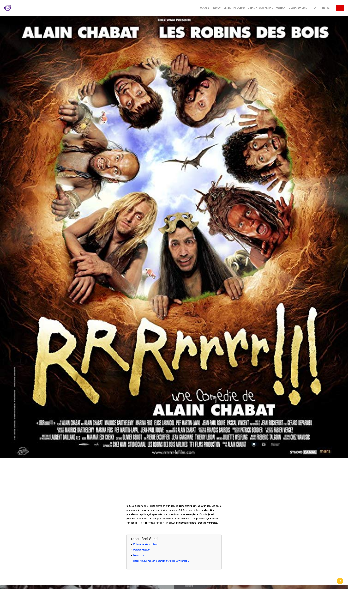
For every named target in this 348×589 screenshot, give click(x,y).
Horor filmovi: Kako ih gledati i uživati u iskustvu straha (161, 560)
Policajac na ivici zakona (145, 544)
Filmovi (92, 272)
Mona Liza (138, 555)
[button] (340, 7)
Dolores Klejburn (141, 549)
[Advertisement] (174, 483)
